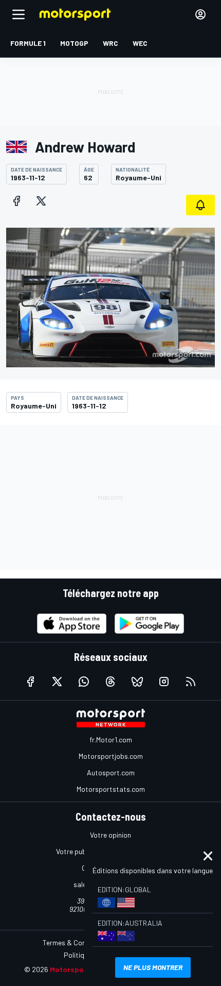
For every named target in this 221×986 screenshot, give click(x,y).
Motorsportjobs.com (111, 756)
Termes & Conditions (75, 942)
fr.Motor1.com (110, 739)
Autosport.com (111, 772)
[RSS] (190, 681)
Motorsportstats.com (111, 789)
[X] (41, 201)
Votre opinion (110, 834)
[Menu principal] (18, 14)
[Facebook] (16, 201)
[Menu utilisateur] (200, 14)
